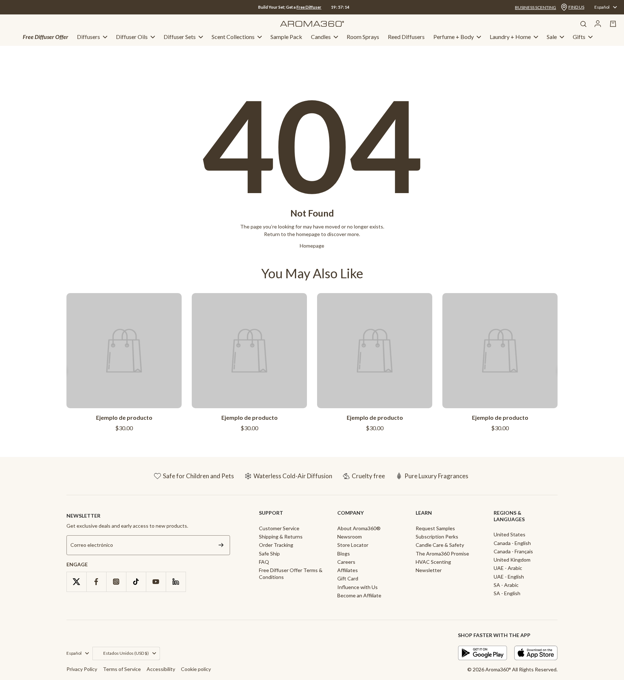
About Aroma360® (359, 528)
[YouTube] (156, 582)
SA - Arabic (506, 585)
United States (509, 534)
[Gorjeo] (76, 582)
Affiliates (347, 570)
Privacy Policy (81, 669)
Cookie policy (196, 669)
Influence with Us (357, 587)
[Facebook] (96, 582)
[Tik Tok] (136, 582)
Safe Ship (269, 553)
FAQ (264, 562)
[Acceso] (597, 23)
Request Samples (435, 528)
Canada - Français (513, 551)
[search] (583, 24)
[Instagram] (116, 582)
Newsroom (349, 536)
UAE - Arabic (508, 568)
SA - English (507, 593)
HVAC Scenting (433, 562)
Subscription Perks (437, 536)
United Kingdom (512, 560)
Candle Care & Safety (440, 545)
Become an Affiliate (359, 595)
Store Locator (352, 545)
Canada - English (512, 543)
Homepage (312, 246)
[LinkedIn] (176, 582)
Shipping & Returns (281, 536)
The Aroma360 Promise (442, 553)
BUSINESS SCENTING (535, 7)
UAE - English (509, 577)
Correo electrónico (91, 545)
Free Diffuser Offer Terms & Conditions (290, 573)
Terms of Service (122, 669)
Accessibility (161, 669)
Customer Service (279, 528)
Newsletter (429, 570)
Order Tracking (276, 545)
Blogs (343, 553)
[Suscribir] (221, 545)
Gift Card (347, 578)
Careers (346, 562)
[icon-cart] (613, 23)
